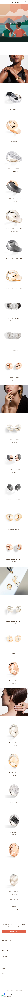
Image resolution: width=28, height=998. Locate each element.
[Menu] (24, 2)
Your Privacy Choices (11, 994)
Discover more (14, 899)
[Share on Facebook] (10, 909)
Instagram (4, 968)
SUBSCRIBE (14, 931)
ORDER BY (17, 48)
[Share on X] (14, 909)
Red (3, 973)
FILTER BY (10, 48)
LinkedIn (4, 970)
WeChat (3, 975)
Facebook (4, 965)
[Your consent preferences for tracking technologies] (2, 996)
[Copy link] (17, 909)
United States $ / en (6, 984)
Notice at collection (7, 996)
